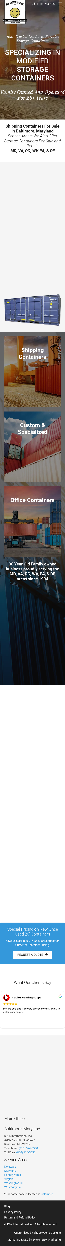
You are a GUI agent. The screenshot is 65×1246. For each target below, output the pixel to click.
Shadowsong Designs (47, 1232)
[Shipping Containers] (32, 371)
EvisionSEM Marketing (47, 1239)
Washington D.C (38, 224)
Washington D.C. (14, 1183)
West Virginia (12, 1187)
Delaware (21, 228)
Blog (7, 1206)
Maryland (10, 224)
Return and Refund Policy (20, 1217)
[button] (60, 4)
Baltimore (47, 1194)
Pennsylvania (41, 228)
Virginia (22, 224)
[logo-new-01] (15, 12)
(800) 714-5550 (25, 1152)
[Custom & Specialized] (32, 446)
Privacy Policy (12, 1212)
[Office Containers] (32, 521)
